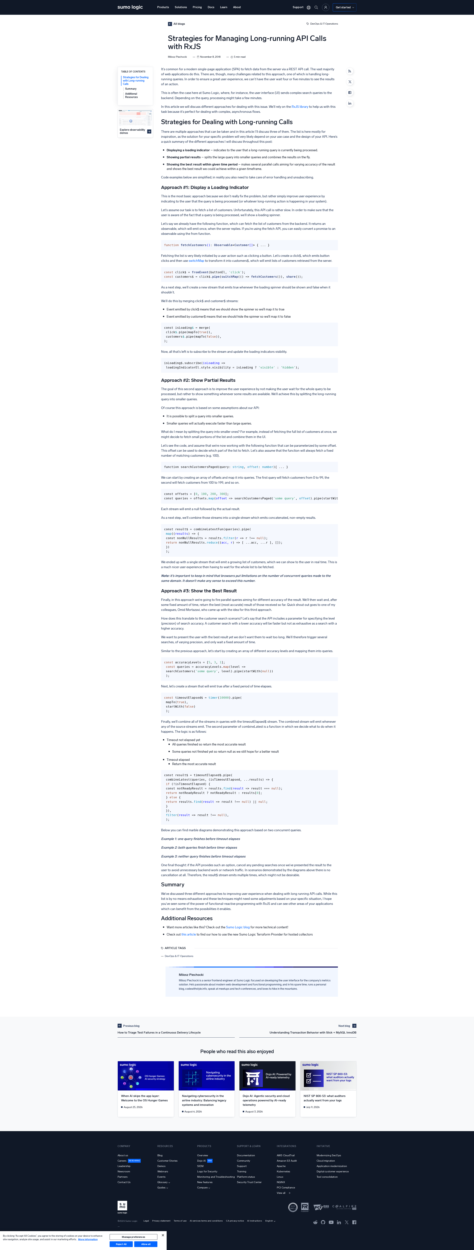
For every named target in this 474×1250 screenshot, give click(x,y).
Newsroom (124, 1171)
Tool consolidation (327, 1176)
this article (188, 934)
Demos (161, 1166)
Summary (130, 88)
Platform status (246, 1176)
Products (163, 7)
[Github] (315, 1222)
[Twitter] (346, 1222)
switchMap (196, 261)
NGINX (281, 1182)
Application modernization (332, 1166)
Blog (160, 1155)
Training (241, 1171)
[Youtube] (331, 1222)
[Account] (325, 7)
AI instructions (254, 1221)
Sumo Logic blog (238, 927)
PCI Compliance (286, 1187)
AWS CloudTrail (286, 1155)
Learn (223, 7)
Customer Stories (167, 1160)
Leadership (124, 1166)
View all (281, 1193)
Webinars (162, 1171)
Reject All (121, 1244)
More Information (88, 1239)
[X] (349, 81)
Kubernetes (283, 1171)
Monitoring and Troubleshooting (216, 1176)
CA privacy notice (235, 1221)
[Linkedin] (349, 103)
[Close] (163, 1235)
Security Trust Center (249, 1182)
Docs (211, 7)
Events (161, 1176)
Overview (202, 1155)
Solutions (181, 7)
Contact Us (124, 1182)
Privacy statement (161, 1221)
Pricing (197, 7)
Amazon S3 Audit (287, 1160)
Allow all (146, 1244)
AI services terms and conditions (206, 1221)
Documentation (246, 1155)
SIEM (200, 1166)
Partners (123, 1176)
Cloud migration (326, 1160)
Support (298, 7)
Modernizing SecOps (329, 1155)
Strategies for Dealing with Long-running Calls (135, 81)
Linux (280, 1176)
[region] (83, 1240)
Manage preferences (133, 1237)
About (237, 7)
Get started (343, 7)
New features (205, 1182)
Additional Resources (131, 95)
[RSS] (349, 71)
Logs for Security (207, 1171)
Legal (146, 1221)
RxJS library (300, 107)
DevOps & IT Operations (324, 23)
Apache (281, 1166)
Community (243, 1160)
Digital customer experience (333, 1171)
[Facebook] (349, 92)
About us (123, 1155)
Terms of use (180, 1221)
